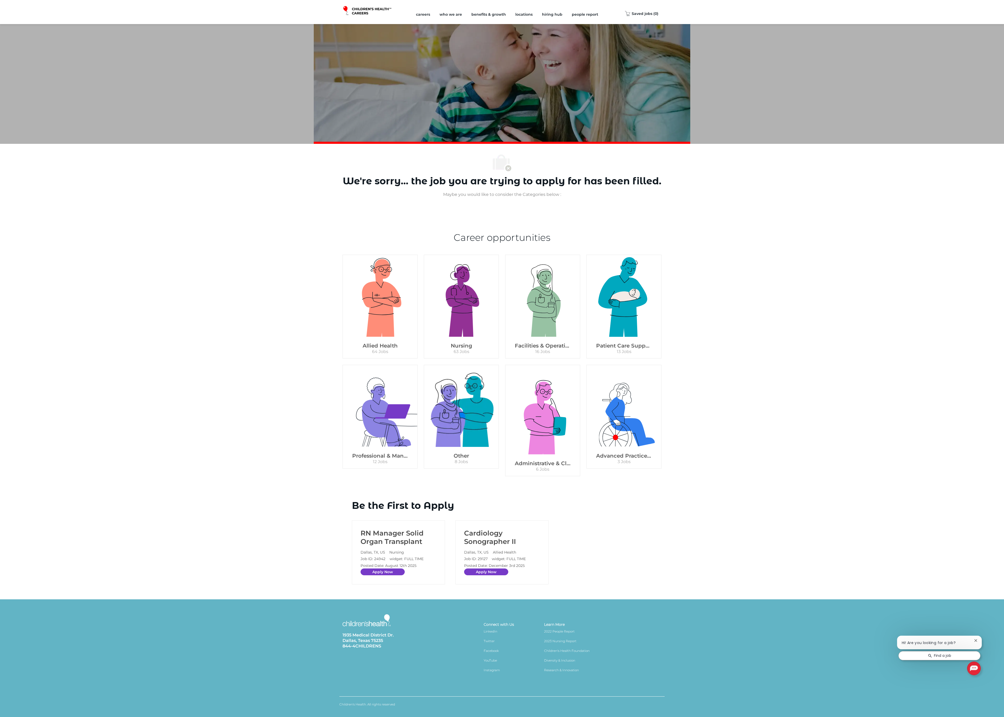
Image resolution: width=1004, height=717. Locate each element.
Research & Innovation (561, 670)
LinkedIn (490, 631)
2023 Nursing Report (560, 641)
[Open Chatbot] (974, 668)
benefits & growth (488, 14)
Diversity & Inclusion (559, 660)
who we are (451, 14)
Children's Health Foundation (567, 651)
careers (423, 14)
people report (585, 14)
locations (524, 14)
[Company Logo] (368, 12)
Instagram (492, 670)
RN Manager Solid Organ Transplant (392, 537)
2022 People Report (559, 631)
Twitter (489, 641)
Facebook (491, 651)
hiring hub (552, 14)
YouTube (490, 660)
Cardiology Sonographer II (490, 537)
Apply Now (382, 572)
